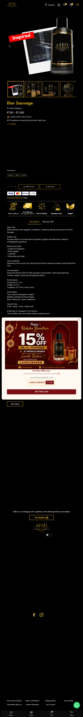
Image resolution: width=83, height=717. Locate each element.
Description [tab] (34, 222)
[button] (50, 4)
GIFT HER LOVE (41, 392)
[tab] (34, 221)
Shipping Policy (50, 701)
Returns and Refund (32, 701)
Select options (12, 404)
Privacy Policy (68, 701)
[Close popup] (79, 319)
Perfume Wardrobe (32, 704)
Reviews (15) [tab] (48, 222)
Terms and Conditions (14, 701)
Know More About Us (14, 704)
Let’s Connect (50, 704)
